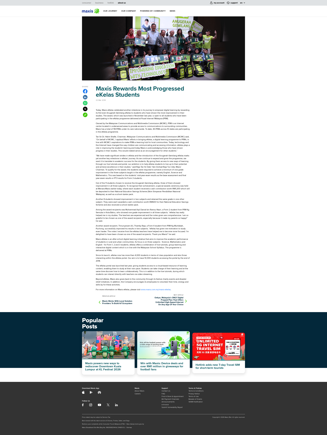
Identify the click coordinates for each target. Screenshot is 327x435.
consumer (86, 3)
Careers (138, 394)
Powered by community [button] (153, 11)
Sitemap (129, 427)
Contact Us (166, 391)
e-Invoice (165, 405)
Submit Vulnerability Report (172, 407)
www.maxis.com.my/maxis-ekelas (156, 289)
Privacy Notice (194, 394)
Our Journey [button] (110, 11)
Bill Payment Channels (170, 399)
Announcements (168, 402)
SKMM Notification (196, 402)
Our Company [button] (128, 11)
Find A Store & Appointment (173, 396)
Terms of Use (194, 396)
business (99, 3)
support (234, 3)
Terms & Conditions (196, 391)
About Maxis (139, 391)
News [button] (172, 11)
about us (122, 3)
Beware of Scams (195, 399)
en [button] (241, 3)
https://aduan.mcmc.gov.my (135, 424)
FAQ (163, 394)
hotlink (111, 3)
